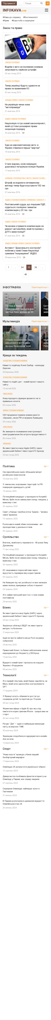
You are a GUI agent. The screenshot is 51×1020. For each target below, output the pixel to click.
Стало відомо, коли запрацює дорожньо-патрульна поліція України (24, 165)
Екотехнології (31, 17)
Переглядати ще (39, 287)
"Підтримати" (9, 3)
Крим (6, 20)
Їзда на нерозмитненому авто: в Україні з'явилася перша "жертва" (22, 146)
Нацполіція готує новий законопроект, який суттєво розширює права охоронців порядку (25, 126)
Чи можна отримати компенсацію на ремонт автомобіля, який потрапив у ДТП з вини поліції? (24, 229)
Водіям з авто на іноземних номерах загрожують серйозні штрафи (24, 68)
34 (22, 267)
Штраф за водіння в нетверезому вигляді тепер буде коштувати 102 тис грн (25, 185)
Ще (45, 466)
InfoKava (14, 10)
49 (25, 274)
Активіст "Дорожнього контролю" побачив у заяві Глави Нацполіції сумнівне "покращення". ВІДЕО (23, 251)
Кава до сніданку (12, 17)
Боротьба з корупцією (23, 20)
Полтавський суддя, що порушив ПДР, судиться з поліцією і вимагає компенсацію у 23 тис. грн (25, 207)
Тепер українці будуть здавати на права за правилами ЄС (22, 87)
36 (36, 267)
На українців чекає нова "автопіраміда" (17, 106)
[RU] (20, 3)
